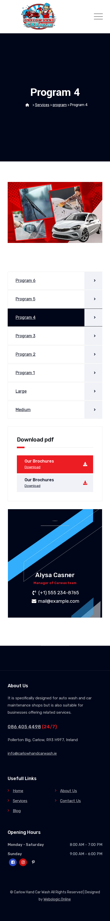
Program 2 (26, 354)
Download (32, 467)
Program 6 (26, 280)
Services (20, 801)
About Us (68, 791)
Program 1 (25, 372)
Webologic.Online (57, 899)
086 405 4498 (24, 727)
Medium (23, 409)
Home (18, 791)
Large (21, 391)
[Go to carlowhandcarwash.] (27, 105)
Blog (17, 811)
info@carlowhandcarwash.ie (32, 753)
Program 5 (25, 298)
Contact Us (70, 801)
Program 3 (25, 335)
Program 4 (26, 317)
